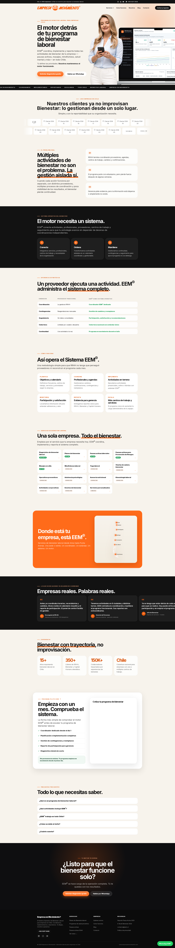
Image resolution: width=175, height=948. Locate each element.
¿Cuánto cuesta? (46, 832)
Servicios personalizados (100, 489)
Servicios (109, 8)
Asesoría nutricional (100, 478)
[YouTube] (123, 1)
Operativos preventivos (49, 478)
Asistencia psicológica (75, 478)
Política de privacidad (124, 930)
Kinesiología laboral (126, 478)
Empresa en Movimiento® (49, 917)
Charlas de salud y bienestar (126, 467)
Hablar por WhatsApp (75, 74)
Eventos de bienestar (75, 489)
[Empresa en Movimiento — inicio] (58, 7)
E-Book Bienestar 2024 (124, 924)
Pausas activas (74, 927)
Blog (139, 8)
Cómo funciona (121, 8)
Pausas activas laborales (100, 455)
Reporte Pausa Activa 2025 (125, 920)
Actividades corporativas (49, 489)
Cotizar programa (163, 8)
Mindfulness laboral (75, 467)
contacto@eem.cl (123, 927)
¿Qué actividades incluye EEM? (53, 808)
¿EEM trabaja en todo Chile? (51, 816)
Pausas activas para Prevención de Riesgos (126, 455)
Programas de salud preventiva (79, 924)
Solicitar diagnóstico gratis (50, 74)
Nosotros (132, 8)
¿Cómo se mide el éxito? (49, 824)
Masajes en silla (49, 467)
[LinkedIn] (120, 1)
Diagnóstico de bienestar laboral (49, 455)
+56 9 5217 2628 (133, 1)
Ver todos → (73, 934)
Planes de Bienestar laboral (77, 920)
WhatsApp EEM (165, 944)
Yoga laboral (100, 467)
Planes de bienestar (75, 455)
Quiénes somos (98, 920)
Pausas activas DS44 (76, 930)
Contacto (146, 8)
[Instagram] (118, 1)
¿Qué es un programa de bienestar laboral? (57, 801)
